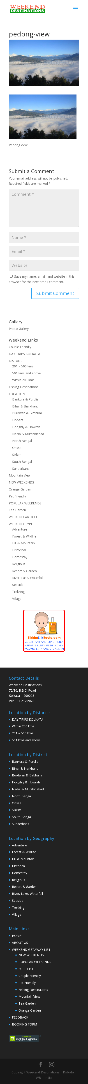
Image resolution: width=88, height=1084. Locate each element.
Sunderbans (20, 468)
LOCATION (17, 394)
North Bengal (22, 441)
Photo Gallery (19, 328)
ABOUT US (20, 942)
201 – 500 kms (23, 366)
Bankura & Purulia (25, 399)
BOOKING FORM (24, 1024)
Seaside (17, 584)
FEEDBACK (20, 1017)
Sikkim (16, 454)
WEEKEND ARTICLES (24, 517)
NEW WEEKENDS (21, 482)
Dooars (17, 420)
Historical (19, 550)
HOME (16, 935)
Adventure (19, 529)
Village (16, 598)
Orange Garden (20, 489)
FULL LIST (26, 969)
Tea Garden (17, 510)
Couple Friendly (20, 347)
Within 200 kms (23, 380)
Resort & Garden (24, 571)
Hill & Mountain (23, 543)
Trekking (18, 591)
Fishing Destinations (23, 387)
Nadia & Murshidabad (28, 434)
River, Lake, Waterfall (27, 578)
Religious (18, 564)
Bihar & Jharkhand (25, 406)
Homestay (19, 557)
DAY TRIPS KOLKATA (24, 354)
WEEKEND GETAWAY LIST (31, 949)
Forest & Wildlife (24, 536)
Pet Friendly (17, 496)
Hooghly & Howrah (26, 427)
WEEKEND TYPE (21, 524)
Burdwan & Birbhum (27, 413)
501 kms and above (26, 373)
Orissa (16, 447)
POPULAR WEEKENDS (25, 503)
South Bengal (22, 461)
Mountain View (19, 475)
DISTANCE (16, 361)
